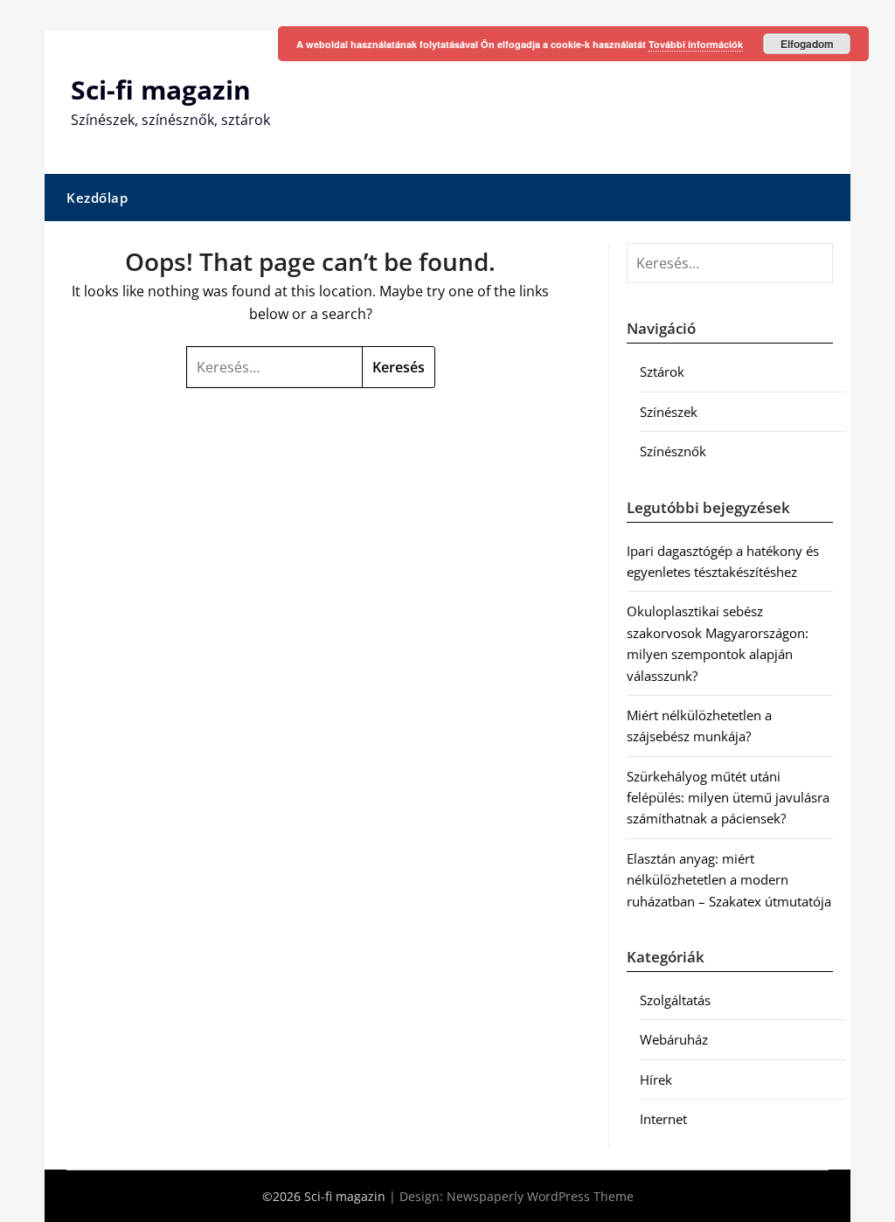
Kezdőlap (97, 197)
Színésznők (673, 451)
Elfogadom (807, 44)
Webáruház (674, 1039)
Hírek (656, 1079)
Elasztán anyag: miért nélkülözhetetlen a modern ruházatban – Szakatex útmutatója (729, 880)
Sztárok (662, 371)
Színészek (668, 411)
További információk (696, 44)
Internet (663, 1119)
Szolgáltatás (675, 1000)
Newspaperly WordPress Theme (540, 1196)
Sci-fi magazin (161, 90)
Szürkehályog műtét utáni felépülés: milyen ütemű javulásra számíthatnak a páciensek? (728, 797)
